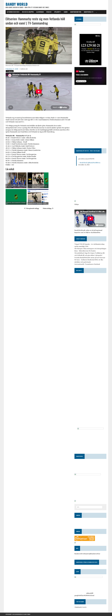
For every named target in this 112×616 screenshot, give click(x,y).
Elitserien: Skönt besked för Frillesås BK (16, 203)
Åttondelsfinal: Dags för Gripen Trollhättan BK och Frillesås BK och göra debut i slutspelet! (37, 186)
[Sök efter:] (89, 507)
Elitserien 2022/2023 (13, 12)
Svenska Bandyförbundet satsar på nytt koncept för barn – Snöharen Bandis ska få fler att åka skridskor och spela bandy (89, 260)
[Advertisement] (90, 101)
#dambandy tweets (80, 607)
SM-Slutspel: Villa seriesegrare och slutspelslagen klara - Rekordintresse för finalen (16, 186)
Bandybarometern (75, 12)
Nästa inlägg (47, 208)
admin (16, 69)
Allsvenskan (40, 12)
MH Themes (27, 614)
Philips (76, 204)
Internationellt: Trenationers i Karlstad (87, 264)
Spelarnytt (57, 12)
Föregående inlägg (32, 208)
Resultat (49, 12)
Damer (66, 12)
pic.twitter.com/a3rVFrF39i (86, 159)
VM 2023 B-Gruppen (28, 12)
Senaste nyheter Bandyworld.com (37, 203)
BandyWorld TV (88, 12)
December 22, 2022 (84, 165)
